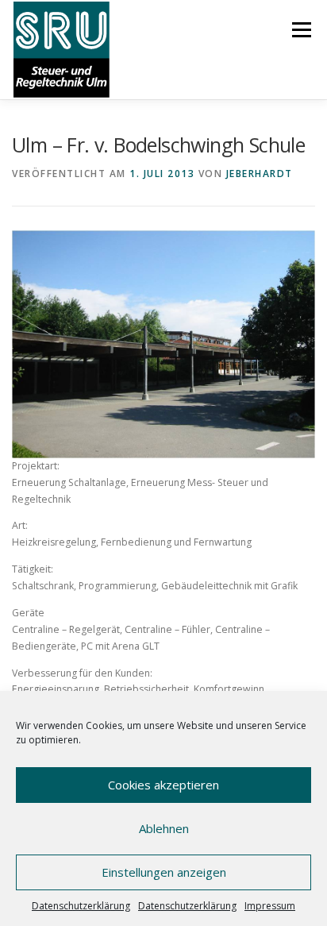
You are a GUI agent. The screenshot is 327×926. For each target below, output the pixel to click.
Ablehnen (164, 828)
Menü (300, 30)
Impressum (269, 905)
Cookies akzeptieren (163, 785)
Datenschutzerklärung (81, 905)
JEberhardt (259, 173)
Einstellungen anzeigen (164, 872)
